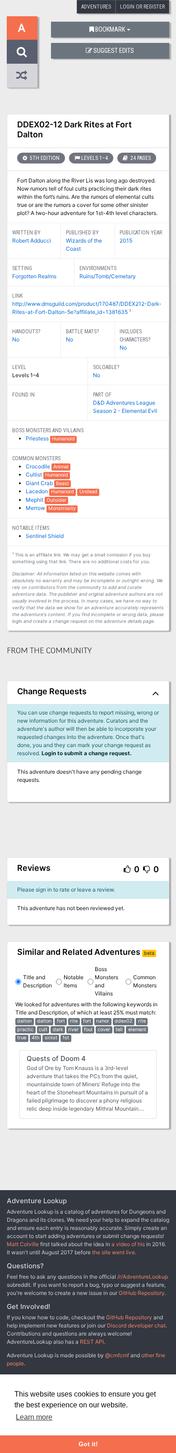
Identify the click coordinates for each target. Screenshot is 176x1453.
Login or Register (142, 7)
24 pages (140, 158)
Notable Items (73, 981)
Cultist (34, 474)
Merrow (36, 508)
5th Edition (44, 158)
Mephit (35, 499)
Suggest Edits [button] (113, 51)
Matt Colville (23, 1244)
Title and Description (37, 981)
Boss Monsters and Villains (106, 981)
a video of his (128, 1244)
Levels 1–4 (94, 158)
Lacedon (37, 491)
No (15, 339)
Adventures (96, 7)
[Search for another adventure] (22, 52)
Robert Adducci (31, 240)
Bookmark (110, 29)
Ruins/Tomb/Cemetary (107, 276)
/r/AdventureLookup (142, 1276)
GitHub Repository (142, 1292)
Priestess (38, 438)
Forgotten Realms (34, 276)
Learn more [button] (34, 1417)
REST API (92, 1341)
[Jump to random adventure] (22, 76)
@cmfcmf (117, 1355)
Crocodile (38, 466)
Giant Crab (40, 483)
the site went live (113, 1252)
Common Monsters (145, 981)
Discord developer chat (136, 1325)
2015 (126, 240)
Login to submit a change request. (87, 753)
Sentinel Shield (45, 536)
